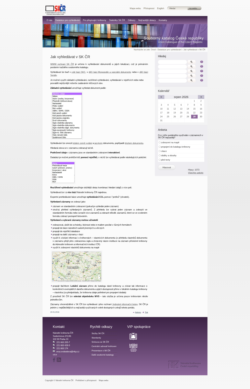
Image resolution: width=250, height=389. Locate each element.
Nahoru (138, 312)
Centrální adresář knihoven (104, 346)
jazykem (98, 143)
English (160, 8)
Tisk (146, 312)
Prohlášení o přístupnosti (86, 380)
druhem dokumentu (134, 143)
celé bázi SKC (78, 72)
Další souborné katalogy (103, 355)
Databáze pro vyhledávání (170, 50)
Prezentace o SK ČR (101, 350)
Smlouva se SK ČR (100, 342)
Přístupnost (149, 8)
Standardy (96, 338)
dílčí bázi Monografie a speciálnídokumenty (110, 72)
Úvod (153, 50)
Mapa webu (135, 8)
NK (184, 365)
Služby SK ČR (98, 333)
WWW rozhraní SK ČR (62, 64)
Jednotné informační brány (125, 304)
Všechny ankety (195, 173)
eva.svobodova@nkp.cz (67, 351)
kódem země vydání (82, 143)
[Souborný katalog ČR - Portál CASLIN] (55, 9)
